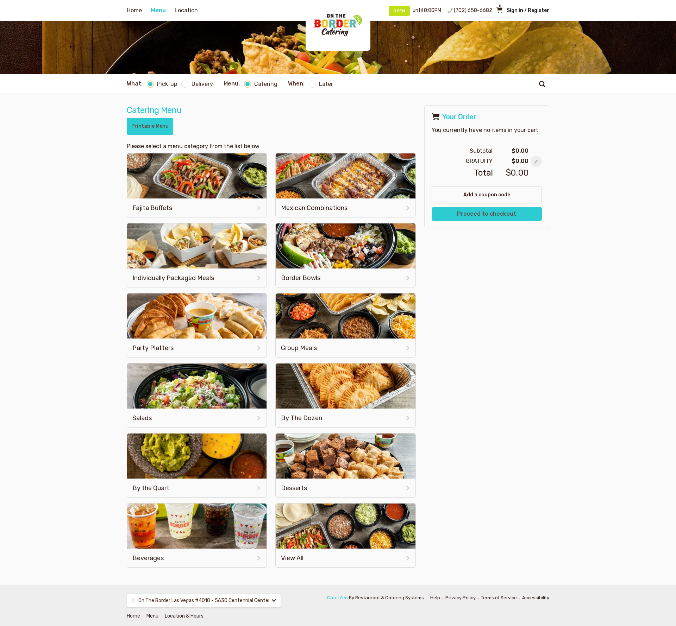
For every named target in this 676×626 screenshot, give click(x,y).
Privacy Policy (460, 597)
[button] (536, 161)
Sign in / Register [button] (528, 10)
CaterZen (337, 597)
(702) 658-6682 (473, 10)
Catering (265, 84)
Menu (158, 10)
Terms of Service (499, 597)
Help (435, 597)
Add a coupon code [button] (486, 195)
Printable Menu (150, 126)
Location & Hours (184, 616)
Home (134, 10)
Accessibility (535, 597)
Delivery (202, 84)
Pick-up (167, 84)
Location (186, 10)
